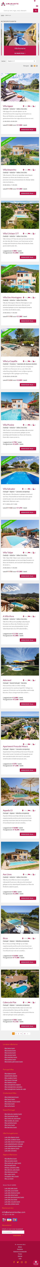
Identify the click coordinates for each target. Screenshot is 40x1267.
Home (2, 15)
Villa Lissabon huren (10, 1078)
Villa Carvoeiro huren (10, 1161)
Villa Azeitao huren (10, 1059)
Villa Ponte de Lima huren (12, 1118)
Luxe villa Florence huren (12, 1193)
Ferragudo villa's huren (11, 1176)
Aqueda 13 (8, 810)
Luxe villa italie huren (10, 1188)
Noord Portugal (15, 683)
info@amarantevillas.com (13, 1212)
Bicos (5, 938)
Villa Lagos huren (9, 1174)
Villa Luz (20, 48)
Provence (13, 364)
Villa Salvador (9, 489)
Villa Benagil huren (10, 1165)
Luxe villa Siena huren (11, 1195)
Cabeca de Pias (9, 1002)
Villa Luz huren (8, 1178)
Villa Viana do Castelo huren (13, 1114)
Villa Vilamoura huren (11, 1172)
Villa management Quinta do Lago (15, 1089)
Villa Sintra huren (9, 1048)
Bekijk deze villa (27, 129)
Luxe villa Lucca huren (11, 1190)
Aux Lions (7, 874)
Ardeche (12, 109)
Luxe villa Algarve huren (11, 1137)
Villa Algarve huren (10, 1073)
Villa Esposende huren (11, 1116)
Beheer (20, 1247)
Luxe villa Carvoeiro (10, 1150)
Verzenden (17, 1235)
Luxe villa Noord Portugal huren (14, 1142)
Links (20, 1258)
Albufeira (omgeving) (22, 813)
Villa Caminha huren (10, 1123)
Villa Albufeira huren (10, 1158)
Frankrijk (5, 109)
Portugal (16, 50)
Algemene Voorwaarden (20, 1251)
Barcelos (24, 683)
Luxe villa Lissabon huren (12, 1139)
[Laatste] (29, 1033)
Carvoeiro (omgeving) (23, 491)
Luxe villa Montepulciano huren (14, 1197)
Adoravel (7, 680)
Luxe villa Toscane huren (12, 1202)
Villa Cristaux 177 (11, 233)
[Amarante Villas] (10, 4)
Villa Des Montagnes (12, 297)
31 (25, 1034)
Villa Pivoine (8, 425)
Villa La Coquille (10, 361)
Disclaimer (20, 1249)
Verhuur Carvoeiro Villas (11, 1167)
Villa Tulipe (8, 552)
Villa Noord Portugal (10, 1080)
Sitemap (20, 1256)
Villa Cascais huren (10, 1055)
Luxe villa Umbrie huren (11, 1204)
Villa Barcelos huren (10, 1127)
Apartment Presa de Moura (15, 746)
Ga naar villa (19, 53)
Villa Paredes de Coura (11, 1121)
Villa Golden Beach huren (12, 1101)
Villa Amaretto (9, 169)
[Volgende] (27, 1033)
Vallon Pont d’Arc (22, 109)
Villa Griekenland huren (11, 1097)
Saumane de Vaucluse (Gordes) (27, 364)
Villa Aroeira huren (10, 1050)
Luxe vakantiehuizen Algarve (13, 1146)
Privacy (20, 1254)
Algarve (22, 50)
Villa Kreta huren (9, 1104)
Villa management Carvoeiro (13, 1087)
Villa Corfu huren (9, 1106)
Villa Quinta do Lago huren (12, 1163)
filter (36, 1264)
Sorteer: (3, 61)
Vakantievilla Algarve (10, 1076)
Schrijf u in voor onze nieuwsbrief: (13, 1229)
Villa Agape (8, 106)
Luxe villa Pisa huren (10, 1199)
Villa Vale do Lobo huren (12, 1170)
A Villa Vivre (8, 616)
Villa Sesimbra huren (10, 1057)
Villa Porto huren (9, 1125)
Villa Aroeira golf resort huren (13, 1062)
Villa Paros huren (9, 1099)
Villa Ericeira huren (10, 1053)
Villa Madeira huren (10, 1082)
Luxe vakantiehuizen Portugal (13, 1144)
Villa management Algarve (12, 1085)
